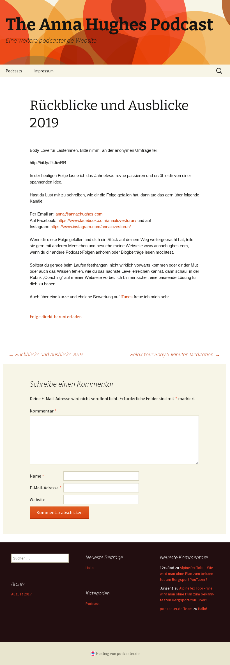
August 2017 (21, 594)
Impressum (44, 71)
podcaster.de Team (176, 608)
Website (37, 499)
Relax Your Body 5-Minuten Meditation (175, 354)
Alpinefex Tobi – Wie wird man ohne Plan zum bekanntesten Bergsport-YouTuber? (187, 573)
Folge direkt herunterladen (56, 316)
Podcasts (14, 71)
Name (37, 476)
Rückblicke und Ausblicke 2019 (45, 354)
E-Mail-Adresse (45, 487)
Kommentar (43, 411)
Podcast (93, 603)
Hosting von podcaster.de (118, 653)
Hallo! (90, 567)
